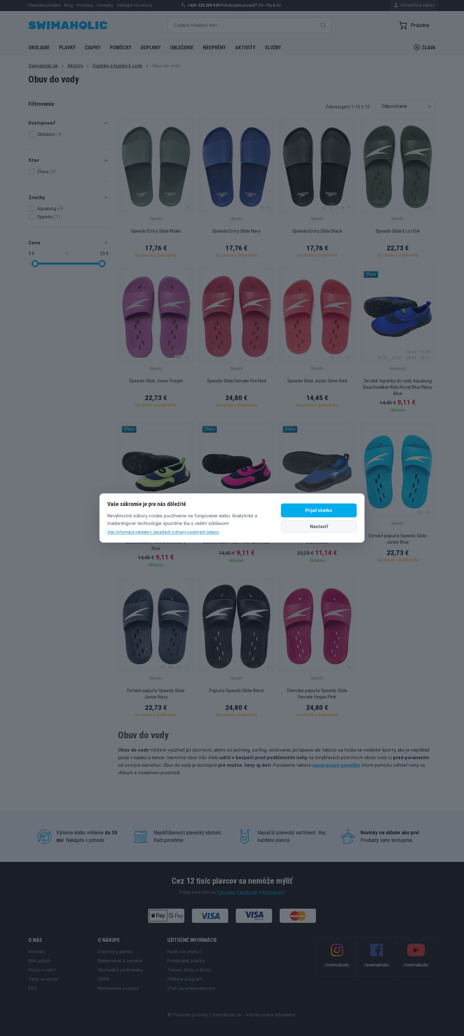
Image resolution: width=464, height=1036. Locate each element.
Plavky (67, 48)
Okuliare (39, 48)
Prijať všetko (318, 510)
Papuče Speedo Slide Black (236, 690)
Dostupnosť (41, 123)
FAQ (32, 988)
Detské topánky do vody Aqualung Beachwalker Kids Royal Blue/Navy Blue (397, 387)
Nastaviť (319, 526)
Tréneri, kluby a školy (188, 970)
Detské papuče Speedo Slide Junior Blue (397, 539)
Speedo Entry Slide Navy (236, 231)
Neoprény (214, 48)
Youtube (226, 892)
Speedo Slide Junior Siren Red (317, 380)
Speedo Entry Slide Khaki (156, 231)
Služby (273, 48)
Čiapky (92, 48)
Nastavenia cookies (118, 988)
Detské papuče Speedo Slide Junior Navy (156, 693)
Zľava (429, 48)
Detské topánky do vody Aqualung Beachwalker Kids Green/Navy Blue (156, 542)
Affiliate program (184, 979)
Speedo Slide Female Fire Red (236, 380)
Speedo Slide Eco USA (398, 231)
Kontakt (36, 951)
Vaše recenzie (43, 979)
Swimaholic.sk (43, 66)
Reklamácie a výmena (120, 961)
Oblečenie (181, 48)
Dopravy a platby (115, 951)
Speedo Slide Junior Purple (156, 380)
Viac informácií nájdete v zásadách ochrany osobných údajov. (163, 532)
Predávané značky (186, 961)
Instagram (273, 892)
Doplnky (151, 48)
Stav (33, 160)
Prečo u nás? (42, 970)
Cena (34, 243)
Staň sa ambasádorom (191, 988)
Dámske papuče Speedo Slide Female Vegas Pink (317, 693)
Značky (36, 197)
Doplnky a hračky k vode (117, 66)
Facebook (247, 892)
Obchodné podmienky (120, 970)
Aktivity (245, 48)
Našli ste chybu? (184, 951)
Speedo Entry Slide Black (317, 231)
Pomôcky (120, 48)
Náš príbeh (39, 961)
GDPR (104, 979)
